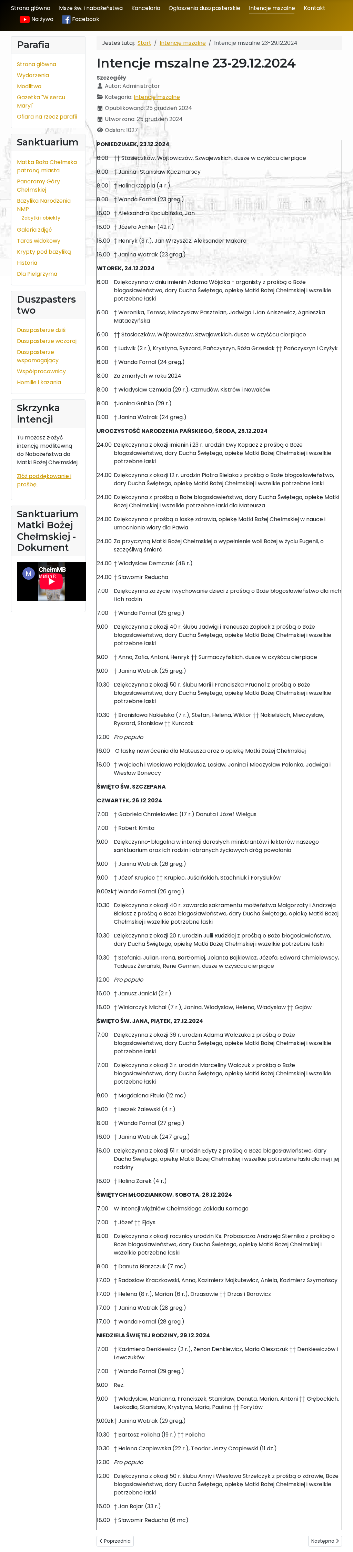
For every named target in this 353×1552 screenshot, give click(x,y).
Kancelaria (145, 8)
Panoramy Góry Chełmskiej (38, 185)
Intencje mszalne (272, 8)
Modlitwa (29, 86)
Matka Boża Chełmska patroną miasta (47, 166)
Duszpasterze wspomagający (38, 356)
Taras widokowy (38, 241)
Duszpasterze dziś (41, 330)
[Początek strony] (340, 1539)
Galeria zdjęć (34, 230)
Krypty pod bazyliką (44, 252)
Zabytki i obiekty (41, 217)
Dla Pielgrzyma (37, 274)
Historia (27, 263)
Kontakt (314, 8)
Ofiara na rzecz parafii (47, 117)
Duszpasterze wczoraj (47, 341)
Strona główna (30, 8)
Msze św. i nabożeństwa (91, 8)
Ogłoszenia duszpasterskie (204, 8)
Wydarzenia (33, 75)
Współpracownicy (41, 371)
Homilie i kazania (39, 382)
